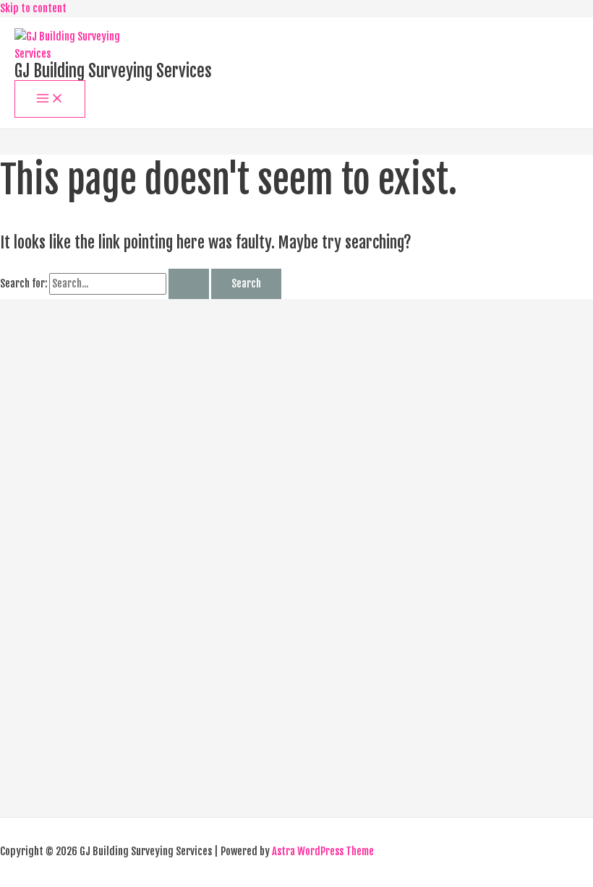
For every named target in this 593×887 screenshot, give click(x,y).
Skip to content (33, 8)
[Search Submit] (188, 284)
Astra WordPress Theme (323, 851)
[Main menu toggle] (49, 99)
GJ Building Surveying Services (113, 71)
